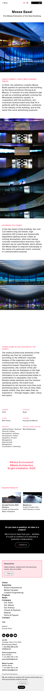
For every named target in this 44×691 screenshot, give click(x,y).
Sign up (9, 573)
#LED (32, 468)
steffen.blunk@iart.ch (10, 670)
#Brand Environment (21, 462)
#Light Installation (18, 468)
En (24, 3)
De (27, 3)
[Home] (36, 3)
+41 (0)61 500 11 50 (10, 646)
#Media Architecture (21, 465)
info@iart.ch (6, 649)
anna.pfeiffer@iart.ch (9, 659)
